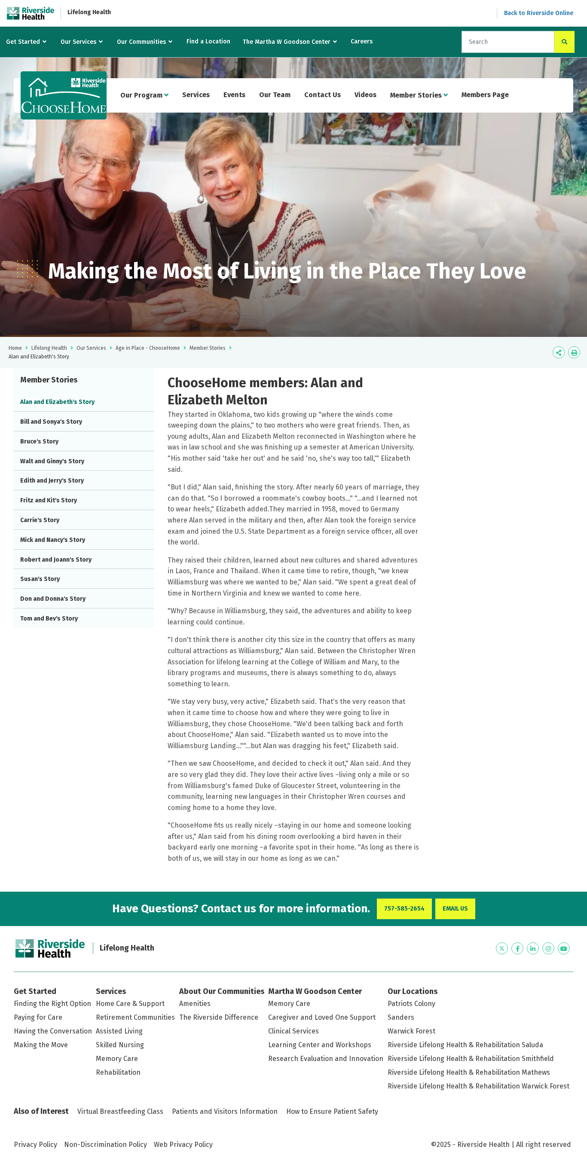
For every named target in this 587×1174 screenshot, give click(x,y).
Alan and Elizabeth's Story (57, 402)
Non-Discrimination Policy (105, 1144)
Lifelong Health (89, 12)
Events (234, 95)
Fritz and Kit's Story (48, 500)
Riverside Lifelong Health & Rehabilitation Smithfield (471, 1059)
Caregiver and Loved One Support (322, 1017)
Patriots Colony (411, 1004)
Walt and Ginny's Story (52, 461)
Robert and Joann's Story (56, 559)
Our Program (142, 95)
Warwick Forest (411, 1031)
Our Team (274, 95)
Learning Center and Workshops (319, 1045)
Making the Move (41, 1045)
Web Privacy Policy (183, 1144)
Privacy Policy (35, 1144)
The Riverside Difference (218, 1017)
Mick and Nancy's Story (52, 540)
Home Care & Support (130, 1004)
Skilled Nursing (120, 1045)
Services (196, 95)
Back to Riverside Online (538, 13)
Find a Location (208, 41)
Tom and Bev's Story (49, 618)
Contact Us (322, 95)
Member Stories (416, 95)
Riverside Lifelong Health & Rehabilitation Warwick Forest (478, 1086)
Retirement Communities (135, 1017)
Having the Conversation (53, 1031)
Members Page (485, 95)
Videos (365, 95)
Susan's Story (40, 579)
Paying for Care (38, 1017)
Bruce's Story (39, 441)
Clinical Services (293, 1031)
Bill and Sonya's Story (51, 421)
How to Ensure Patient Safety (332, 1111)
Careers (362, 41)
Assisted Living (119, 1031)
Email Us (455, 908)
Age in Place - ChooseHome (148, 348)
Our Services (78, 42)
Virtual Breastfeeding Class (120, 1111)
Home (15, 348)
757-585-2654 (404, 908)
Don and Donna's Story (53, 598)
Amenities (195, 1004)
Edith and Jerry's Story (52, 480)
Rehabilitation (118, 1072)
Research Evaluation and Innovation (325, 1059)
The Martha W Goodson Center (286, 42)
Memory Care (117, 1059)
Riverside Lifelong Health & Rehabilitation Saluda (465, 1045)
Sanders (401, 1017)
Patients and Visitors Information (225, 1111)
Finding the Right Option (52, 1004)
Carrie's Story (39, 520)
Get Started (23, 42)
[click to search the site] (564, 42)
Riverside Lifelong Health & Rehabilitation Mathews (469, 1072)
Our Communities (141, 42)
